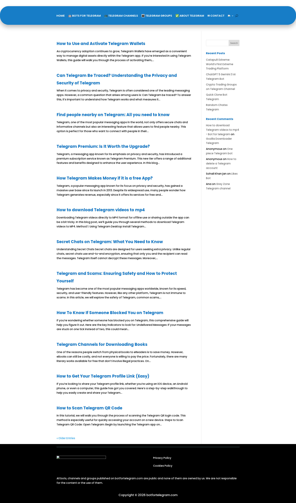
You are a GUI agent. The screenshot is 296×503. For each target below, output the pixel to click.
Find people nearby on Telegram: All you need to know (113, 114)
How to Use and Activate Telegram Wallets (101, 43)
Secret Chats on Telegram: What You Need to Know (110, 241)
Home (60, 16)
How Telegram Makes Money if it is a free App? (105, 178)
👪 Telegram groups (156, 16)
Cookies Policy (162, 466)
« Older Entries (66, 438)
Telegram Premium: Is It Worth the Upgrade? (103, 146)
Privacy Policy (162, 458)
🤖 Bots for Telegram (84, 16)
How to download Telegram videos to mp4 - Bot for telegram (222, 129)
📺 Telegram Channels (121, 16)
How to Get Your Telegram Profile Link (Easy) (103, 376)
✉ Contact (216, 16)
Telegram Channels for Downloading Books (102, 344)
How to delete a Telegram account (221, 163)
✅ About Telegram (189, 16)
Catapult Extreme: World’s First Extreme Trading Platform (219, 64)
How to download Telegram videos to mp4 (101, 210)
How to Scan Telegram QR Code (89, 408)
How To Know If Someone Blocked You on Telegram (110, 312)
